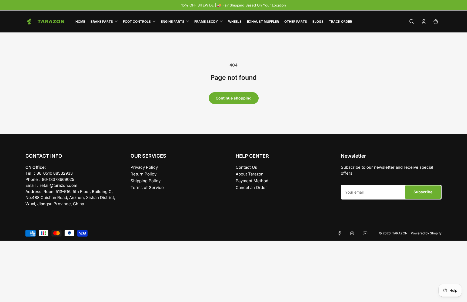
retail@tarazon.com (58, 185)
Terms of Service (147, 187)
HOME (80, 21)
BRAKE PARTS (102, 21)
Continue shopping (234, 98)
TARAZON (400, 233)
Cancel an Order (251, 187)
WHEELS (235, 21)
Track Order (340, 21)
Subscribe (422, 192)
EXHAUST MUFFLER (263, 21)
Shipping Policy (146, 180)
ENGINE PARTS (172, 21)
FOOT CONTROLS (137, 21)
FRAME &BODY (206, 21)
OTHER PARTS (295, 21)
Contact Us (246, 167)
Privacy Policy (144, 167)
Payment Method (252, 180)
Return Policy (143, 174)
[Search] (412, 22)
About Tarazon (249, 174)
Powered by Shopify (426, 233)
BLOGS (317, 21)
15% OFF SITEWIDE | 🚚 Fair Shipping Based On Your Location (233, 5)
